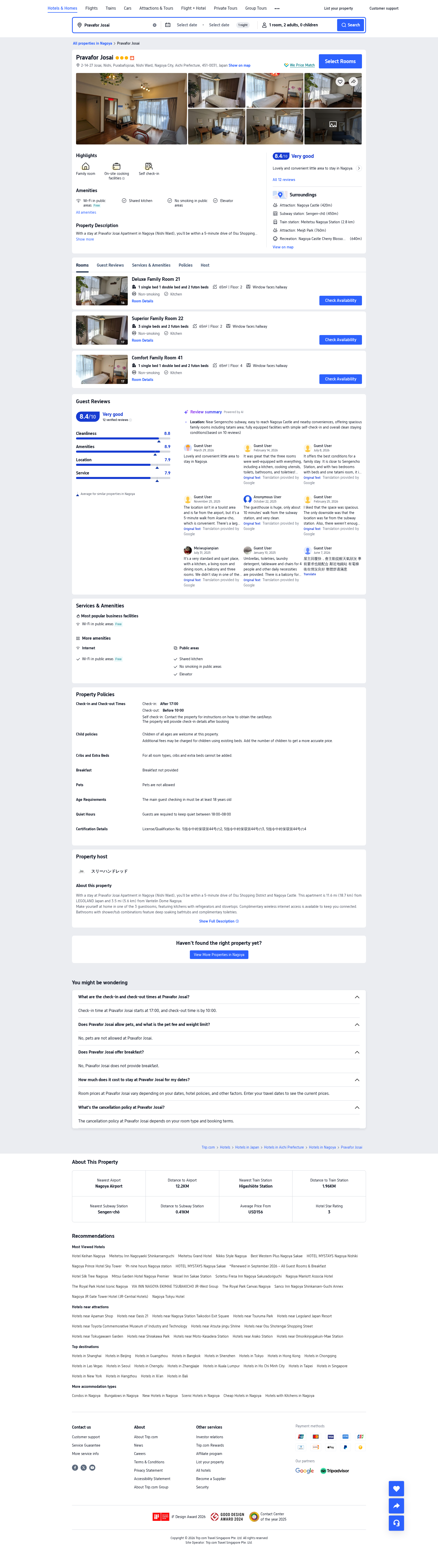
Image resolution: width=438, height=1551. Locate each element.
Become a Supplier (211, 1479)
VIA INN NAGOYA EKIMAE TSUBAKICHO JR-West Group (175, 1286)
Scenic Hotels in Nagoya (201, 1396)
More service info (85, 1454)
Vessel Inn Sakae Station (192, 1276)
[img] (131, 108)
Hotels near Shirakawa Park (148, 1336)
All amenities (86, 212)
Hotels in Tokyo (251, 1356)
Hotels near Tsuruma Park (253, 1316)
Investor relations (209, 1437)
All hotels (203, 1470)
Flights (91, 8)
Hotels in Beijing (118, 1356)
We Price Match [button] (302, 65)
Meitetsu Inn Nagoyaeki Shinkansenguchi (141, 1256)
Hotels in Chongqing (320, 1356)
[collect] (396, 1488)
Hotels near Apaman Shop (92, 1316)
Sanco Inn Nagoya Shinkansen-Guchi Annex (309, 1286)
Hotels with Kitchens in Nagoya (289, 1396)
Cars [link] (127, 8)
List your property (210, 1462)
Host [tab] (205, 265)
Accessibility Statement (152, 1479)
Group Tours (256, 8)
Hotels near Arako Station (253, 1336)
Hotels (225, 1147)
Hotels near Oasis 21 (132, 1316)
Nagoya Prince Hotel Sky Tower (96, 1266)
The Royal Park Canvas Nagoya (246, 1286)
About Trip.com (146, 1437)
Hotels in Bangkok (186, 1356)
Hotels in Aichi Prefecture (284, 1147)
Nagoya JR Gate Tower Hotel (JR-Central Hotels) (110, 1297)
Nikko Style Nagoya (231, 1256)
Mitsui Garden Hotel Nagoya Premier (140, 1276)
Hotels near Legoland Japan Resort (304, 1316)
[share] (396, 1505)
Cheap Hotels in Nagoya (242, 1396)
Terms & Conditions (149, 1462)
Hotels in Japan (247, 1147)
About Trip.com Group (151, 1487)
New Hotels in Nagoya (160, 1396)
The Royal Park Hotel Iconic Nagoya (100, 1286)
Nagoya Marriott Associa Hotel (309, 1276)
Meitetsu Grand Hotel (195, 1256)
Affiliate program (209, 1454)
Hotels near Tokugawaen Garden (97, 1336)
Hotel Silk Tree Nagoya (90, 1276)
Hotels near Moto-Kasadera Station (201, 1336)
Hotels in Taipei (301, 1366)
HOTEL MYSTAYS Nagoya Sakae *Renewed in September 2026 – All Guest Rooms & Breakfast (251, 1266)
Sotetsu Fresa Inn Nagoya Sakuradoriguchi (248, 1276)
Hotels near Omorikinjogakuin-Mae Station (310, 1336)
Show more (85, 239)
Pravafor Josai (94, 57)
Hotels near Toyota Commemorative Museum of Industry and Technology (129, 1326)
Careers (139, 1454)
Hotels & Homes (62, 8)
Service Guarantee (86, 1445)
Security (202, 1487)
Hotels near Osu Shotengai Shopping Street (278, 1326)
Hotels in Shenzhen (220, 1356)
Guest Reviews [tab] (110, 265)
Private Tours (225, 8)
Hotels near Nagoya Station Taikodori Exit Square (190, 1316)
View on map (283, 247)
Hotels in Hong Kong (284, 1356)
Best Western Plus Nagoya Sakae (277, 1256)
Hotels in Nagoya (322, 1147)
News (138, 1445)
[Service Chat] (396, 1523)
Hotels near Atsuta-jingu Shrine (215, 1326)
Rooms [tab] (82, 265)
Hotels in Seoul (118, 1366)
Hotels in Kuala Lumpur (221, 1366)
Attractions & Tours (156, 8)
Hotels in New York (87, 1376)
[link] (338, 8)
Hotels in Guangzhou (151, 1356)
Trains (111, 8)
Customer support (86, 1437)
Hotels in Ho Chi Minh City (264, 1366)
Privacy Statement (148, 1470)
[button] (277, 8)
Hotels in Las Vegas (87, 1366)
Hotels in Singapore (332, 1366)
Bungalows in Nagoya (121, 1396)
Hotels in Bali (177, 1376)
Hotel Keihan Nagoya (88, 1256)
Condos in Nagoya (86, 1396)
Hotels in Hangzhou (121, 1376)
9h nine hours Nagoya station (148, 1266)
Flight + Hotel (193, 8)
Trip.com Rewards (210, 1445)
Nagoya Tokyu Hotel (168, 1297)
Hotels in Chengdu (148, 1366)
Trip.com (208, 1147)
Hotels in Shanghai (86, 1356)
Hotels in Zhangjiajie (183, 1366)
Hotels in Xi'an (152, 1376)
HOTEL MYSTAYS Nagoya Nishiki (332, 1256)
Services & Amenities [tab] (151, 265)
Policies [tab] (186, 265)
